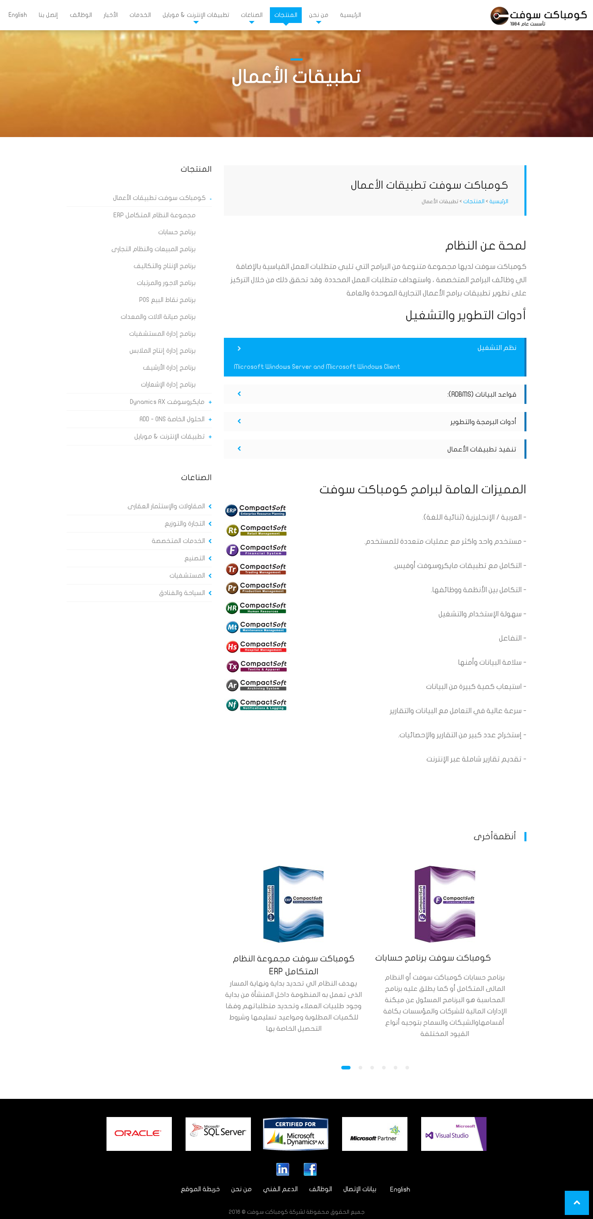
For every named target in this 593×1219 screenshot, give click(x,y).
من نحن (318, 15)
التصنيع (194, 558)
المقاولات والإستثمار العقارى (166, 506)
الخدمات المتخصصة (178, 541)
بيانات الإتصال (359, 1189)
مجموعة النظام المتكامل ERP (154, 215)
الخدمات (140, 15)
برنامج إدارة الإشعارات (168, 384)
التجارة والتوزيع (185, 523)
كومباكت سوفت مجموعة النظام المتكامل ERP (294, 965)
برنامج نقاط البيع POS (167, 300)
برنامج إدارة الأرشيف (169, 367)
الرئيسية (350, 15)
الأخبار (111, 15)
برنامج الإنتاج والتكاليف (165, 266)
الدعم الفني (280, 1189)
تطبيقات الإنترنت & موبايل (196, 15)
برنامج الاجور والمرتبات (166, 283)
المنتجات (285, 15)
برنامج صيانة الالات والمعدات (158, 317)
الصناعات (252, 15)
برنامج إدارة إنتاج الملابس (162, 350)
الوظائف (81, 15)
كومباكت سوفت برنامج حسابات (433, 957)
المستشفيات (187, 575)
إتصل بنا (48, 15)
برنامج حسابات (177, 232)
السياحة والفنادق (182, 593)
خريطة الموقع (200, 1189)
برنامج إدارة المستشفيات (162, 334)
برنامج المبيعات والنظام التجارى (153, 249)
